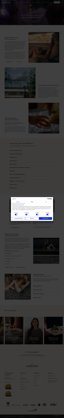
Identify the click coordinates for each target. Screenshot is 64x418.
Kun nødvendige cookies (18, 218)
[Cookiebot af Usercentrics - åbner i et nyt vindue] (48, 199)
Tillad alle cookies (45, 218)
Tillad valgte (32, 218)
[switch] (25, 214)
